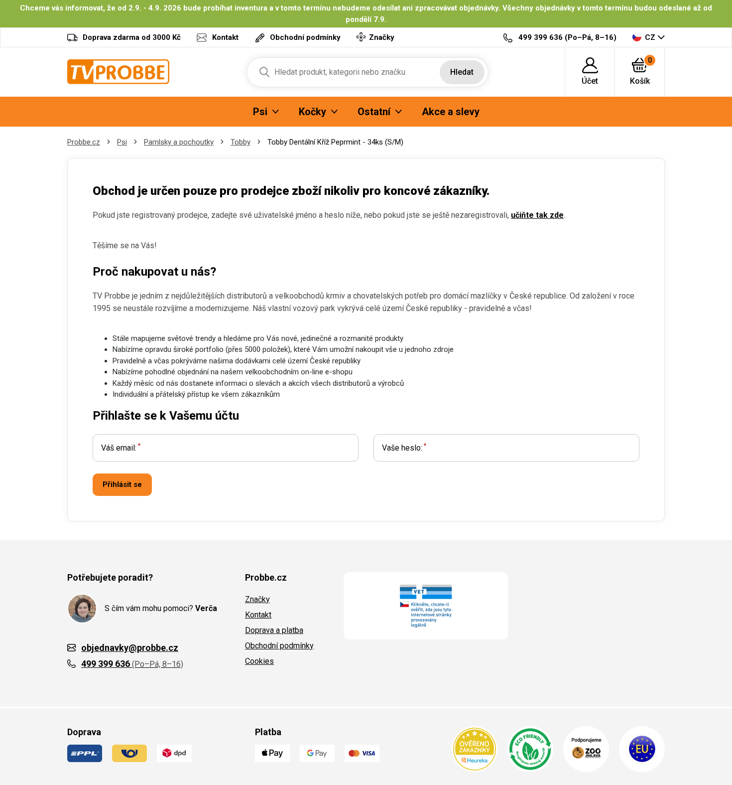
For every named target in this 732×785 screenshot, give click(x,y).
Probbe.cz (83, 142)
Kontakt (258, 615)
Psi (122, 142)
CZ (650, 37)
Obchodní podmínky (279, 645)
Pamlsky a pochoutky (179, 142)
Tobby (240, 142)
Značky (257, 599)
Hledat (462, 72)
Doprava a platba (274, 630)
